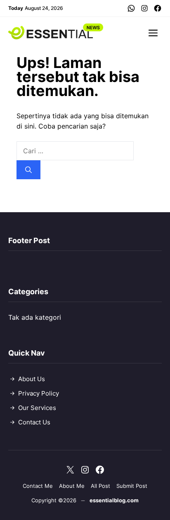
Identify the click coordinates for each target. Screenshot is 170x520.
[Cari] (28, 169)
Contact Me (38, 486)
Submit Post (131, 486)
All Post (100, 486)
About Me (72, 486)
